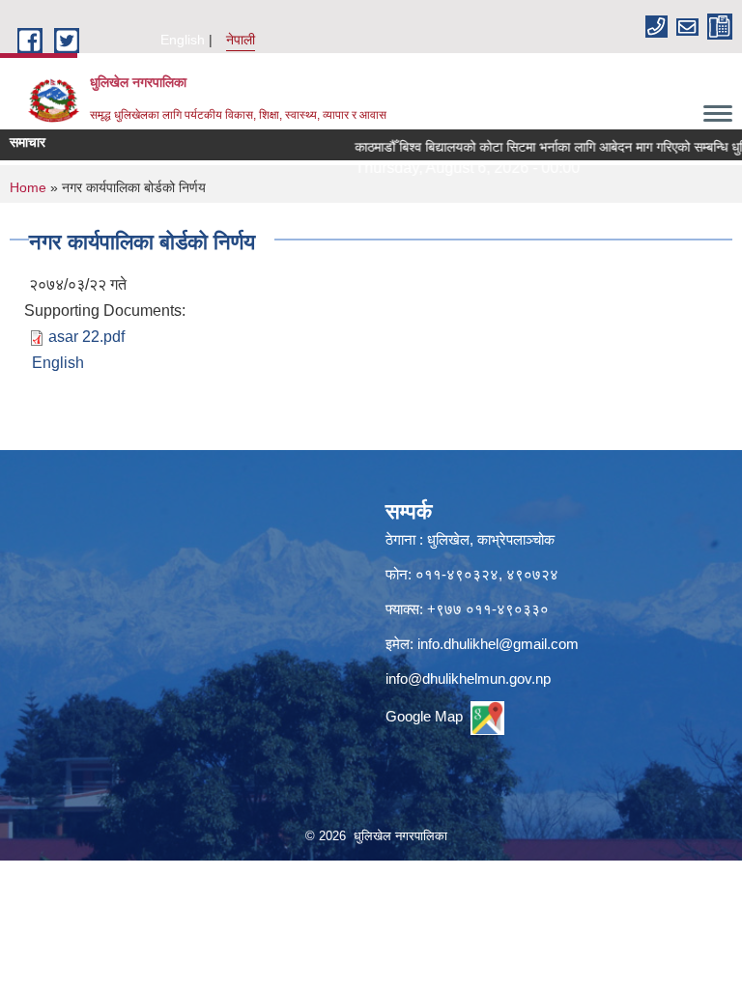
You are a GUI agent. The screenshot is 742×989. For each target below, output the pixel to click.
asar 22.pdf (86, 336)
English (182, 39)
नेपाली (240, 39)
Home (28, 187)
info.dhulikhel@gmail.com (498, 644)
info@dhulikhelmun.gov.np (468, 678)
